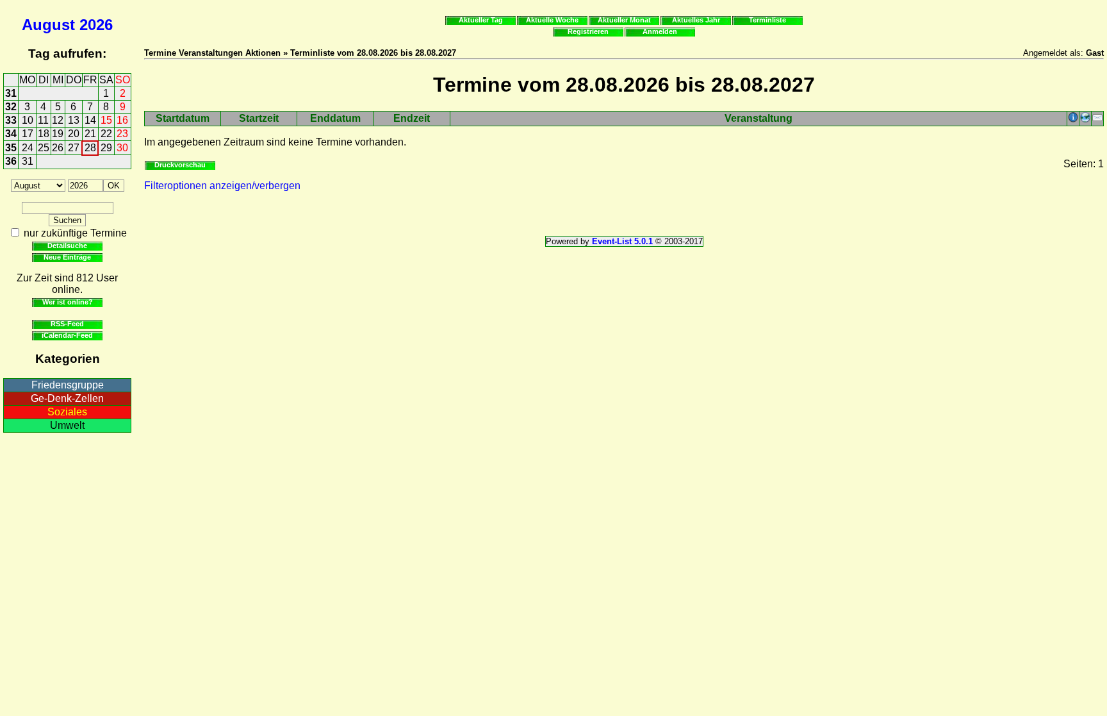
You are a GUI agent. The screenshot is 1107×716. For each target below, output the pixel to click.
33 (11, 120)
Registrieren (588, 31)
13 (73, 120)
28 (90, 147)
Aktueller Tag (481, 20)
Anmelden (660, 31)
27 (73, 147)
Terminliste (767, 20)
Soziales (67, 411)
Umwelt (67, 425)
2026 (96, 24)
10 (27, 120)
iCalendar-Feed (67, 335)
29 (106, 147)
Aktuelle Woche (552, 20)
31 (11, 93)
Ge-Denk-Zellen (67, 398)
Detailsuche (67, 245)
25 (43, 147)
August (48, 24)
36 (11, 161)
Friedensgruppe (67, 384)
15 (106, 120)
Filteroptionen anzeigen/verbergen (222, 185)
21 (90, 133)
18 (43, 133)
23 (122, 133)
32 (11, 106)
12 (57, 120)
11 (43, 120)
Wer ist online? (67, 302)
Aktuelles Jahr (696, 20)
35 (11, 147)
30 (122, 147)
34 (11, 133)
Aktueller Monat (624, 20)
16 (122, 120)
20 (73, 133)
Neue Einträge (67, 257)
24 (27, 147)
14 (90, 120)
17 (27, 133)
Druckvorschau (180, 165)
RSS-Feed (67, 324)
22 (106, 133)
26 (57, 147)
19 (57, 133)
